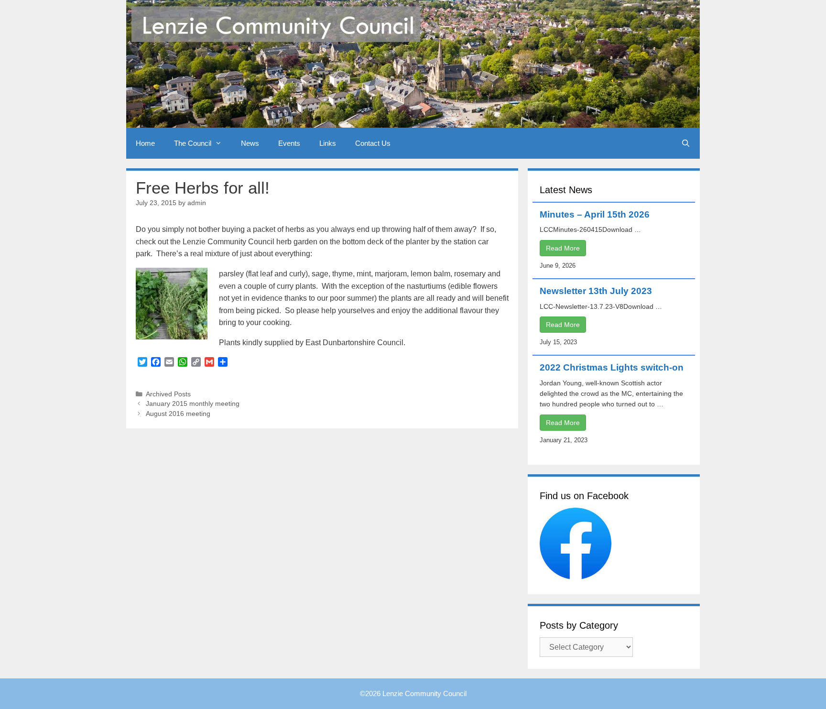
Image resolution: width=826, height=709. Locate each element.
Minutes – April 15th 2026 (595, 214)
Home (145, 143)
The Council (192, 143)
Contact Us (373, 143)
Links (327, 143)
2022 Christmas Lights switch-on (612, 367)
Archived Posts (168, 394)
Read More (563, 248)
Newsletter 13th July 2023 (596, 291)
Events (289, 143)
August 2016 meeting (178, 413)
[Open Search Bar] (686, 143)
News (250, 143)
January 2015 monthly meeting (192, 403)
